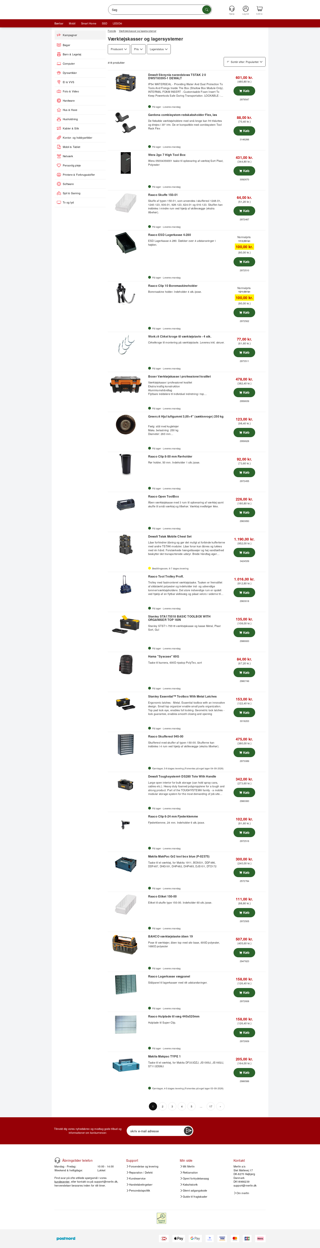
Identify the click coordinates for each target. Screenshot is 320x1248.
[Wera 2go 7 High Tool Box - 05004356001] (127, 163)
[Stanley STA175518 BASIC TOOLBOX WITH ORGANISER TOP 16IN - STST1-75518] (127, 624)
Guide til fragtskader (195, 1196)
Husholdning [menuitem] (70, 119)
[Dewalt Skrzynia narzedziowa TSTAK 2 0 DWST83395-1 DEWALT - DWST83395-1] (127, 83)
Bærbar (58, 23)
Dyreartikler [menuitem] (70, 73)
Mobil (72, 23)
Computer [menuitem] (69, 63)
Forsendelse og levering (144, 1166)
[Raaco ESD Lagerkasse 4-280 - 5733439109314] (127, 243)
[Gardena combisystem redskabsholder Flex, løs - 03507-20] (127, 123)
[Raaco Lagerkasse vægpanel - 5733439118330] (127, 984)
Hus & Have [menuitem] (70, 110)
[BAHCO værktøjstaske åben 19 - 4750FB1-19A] (127, 944)
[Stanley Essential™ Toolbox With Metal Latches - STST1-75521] (127, 704)
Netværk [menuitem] (68, 156)
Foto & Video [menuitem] (71, 91)
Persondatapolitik (139, 1190)
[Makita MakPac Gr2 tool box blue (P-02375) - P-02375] (127, 864)
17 (210, 1106)
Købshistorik (190, 1184)
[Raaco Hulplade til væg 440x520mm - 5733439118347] (127, 1024)
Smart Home (88, 23)
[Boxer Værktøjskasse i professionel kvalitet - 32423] (127, 384)
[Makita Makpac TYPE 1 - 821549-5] (127, 1064)
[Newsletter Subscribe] (188, 1131)
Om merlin (242, 1193)
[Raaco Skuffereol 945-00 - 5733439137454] (127, 744)
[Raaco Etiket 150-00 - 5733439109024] (127, 904)
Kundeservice (137, 1178)
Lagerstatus (157, 49)
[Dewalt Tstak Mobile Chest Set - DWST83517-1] (127, 544)
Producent (117, 49)
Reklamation (190, 1172)
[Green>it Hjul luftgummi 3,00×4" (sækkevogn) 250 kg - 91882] (127, 424)
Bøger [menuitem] (66, 45)
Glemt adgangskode (195, 1190)
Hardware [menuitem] (69, 100)
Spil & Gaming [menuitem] (71, 193)
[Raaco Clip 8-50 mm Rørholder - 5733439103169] (127, 464)
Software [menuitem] (68, 184)
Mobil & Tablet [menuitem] (71, 147)
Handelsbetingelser (140, 1184)
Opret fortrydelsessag (196, 1178)
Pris (136, 49)
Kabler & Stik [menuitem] (71, 128)
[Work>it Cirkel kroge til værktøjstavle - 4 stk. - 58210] (127, 344)
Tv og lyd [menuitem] (68, 202)
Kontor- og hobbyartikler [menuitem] (77, 137)
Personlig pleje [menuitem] (72, 165)
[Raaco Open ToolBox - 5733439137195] (127, 504)
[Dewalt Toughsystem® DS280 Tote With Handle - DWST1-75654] (127, 784)
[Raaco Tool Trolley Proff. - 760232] (127, 584)
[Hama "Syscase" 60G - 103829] (127, 664)
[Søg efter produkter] (206, 9)
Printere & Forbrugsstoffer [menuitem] (79, 174)
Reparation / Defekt (141, 1172)
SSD (104, 23)
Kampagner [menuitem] (70, 35)
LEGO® (117, 23)
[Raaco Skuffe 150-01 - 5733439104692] (127, 203)
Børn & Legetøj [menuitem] (72, 54)
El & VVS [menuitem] (68, 82)
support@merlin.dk (105, 1181)
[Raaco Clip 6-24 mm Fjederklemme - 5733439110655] (127, 824)
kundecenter (62, 1181)
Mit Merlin (189, 1166)
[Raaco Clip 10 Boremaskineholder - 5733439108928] (127, 294)
